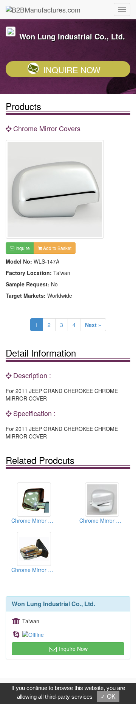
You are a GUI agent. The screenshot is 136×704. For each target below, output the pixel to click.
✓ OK (108, 696)
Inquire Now (71, 69)
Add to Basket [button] (56, 248)
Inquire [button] (22, 248)
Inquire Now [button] (72, 648)
